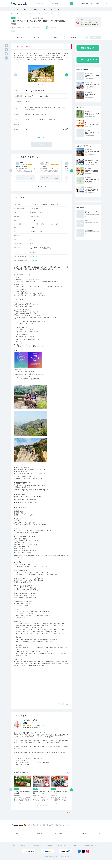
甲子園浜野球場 (89, 230)
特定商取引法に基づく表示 (90, 845)
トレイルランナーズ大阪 (86, 21)
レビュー (36, 37)
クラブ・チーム (55, 9)
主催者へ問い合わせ (88, 48)
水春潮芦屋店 (88, 220)
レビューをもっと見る (41, 186)
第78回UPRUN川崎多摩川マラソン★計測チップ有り (92, 161)
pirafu (21, 162)
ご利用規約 (49, 845)
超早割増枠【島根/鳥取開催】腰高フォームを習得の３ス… (92, 171)
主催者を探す (38, 833)
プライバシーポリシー (63, 845)
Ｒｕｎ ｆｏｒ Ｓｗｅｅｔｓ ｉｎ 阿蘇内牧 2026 (92, 123)
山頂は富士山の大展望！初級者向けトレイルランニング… (92, 152)
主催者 (25, 9)
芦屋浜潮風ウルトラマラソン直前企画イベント (92, 76)
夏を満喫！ (43, 166)
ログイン (98, 3)
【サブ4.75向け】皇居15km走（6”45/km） (92, 180)
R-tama (47, 162)
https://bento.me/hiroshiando (36, 722)
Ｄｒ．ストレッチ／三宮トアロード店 (92, 212)
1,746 (95, 22)
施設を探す (61, 833)
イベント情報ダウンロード (88, 60)
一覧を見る (65, 772)
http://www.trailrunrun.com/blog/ (39, 212)
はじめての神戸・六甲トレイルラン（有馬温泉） (92, 85)
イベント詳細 (54, 37)
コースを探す (82, 833)
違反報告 (69, 812)
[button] (38, 84)
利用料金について (37, 845)
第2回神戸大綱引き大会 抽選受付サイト (92, 133)
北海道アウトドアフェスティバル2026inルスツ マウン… (92, 114)
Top (12, 13)
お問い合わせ (24, 845)
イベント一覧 (18, 13)
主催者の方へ (84, 3)
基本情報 (19, 37)
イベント (16, 9)
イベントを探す (16, 833)
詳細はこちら (33, 256)
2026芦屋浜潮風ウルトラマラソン (92, 94)
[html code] (6, 58)
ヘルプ (92, 3)
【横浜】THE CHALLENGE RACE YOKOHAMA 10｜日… (92, 189)
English (106, 3)
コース (45, 9)
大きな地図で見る (63, 704)
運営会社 (76, 845)
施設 (35, 9)
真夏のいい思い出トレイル (23, 166)
